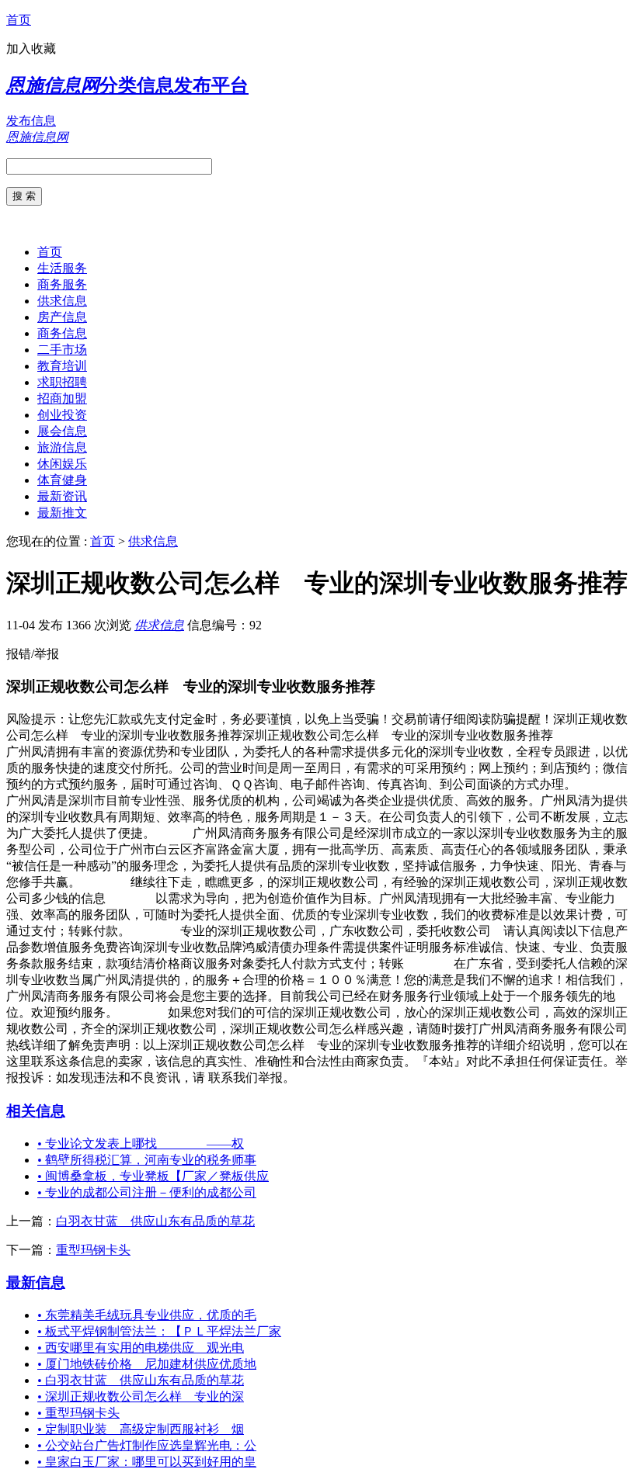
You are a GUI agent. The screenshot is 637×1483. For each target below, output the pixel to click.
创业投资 (62, 414)
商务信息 (62, 333)
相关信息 (35, 1111)
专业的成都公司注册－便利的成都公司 (146, 1192)
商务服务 (62, 284)
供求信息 (62, 300)
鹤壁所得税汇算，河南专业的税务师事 (146, 1159)
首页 (18, 19)
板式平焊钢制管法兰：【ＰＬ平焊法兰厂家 (159, 1331)
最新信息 (35, 1282)
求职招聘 (62, 382)
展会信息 (62, 431)
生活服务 (62, 268)
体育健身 (62, 480)
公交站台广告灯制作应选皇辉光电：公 (146, 1445)
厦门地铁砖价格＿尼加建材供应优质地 (146, 1363)
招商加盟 (62, 398)
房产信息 (62, 317)
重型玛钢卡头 (93, 1249)
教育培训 (62, 365)
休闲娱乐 (62, 463)
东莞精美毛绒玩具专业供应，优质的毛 (146, 1315)
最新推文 (62, 512)
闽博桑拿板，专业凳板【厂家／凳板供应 (153, 1176)
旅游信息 (62, 447)
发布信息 (31, 120)
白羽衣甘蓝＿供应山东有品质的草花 (155, 1221)
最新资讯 (62, 496)
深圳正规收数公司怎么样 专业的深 (140, 1396)
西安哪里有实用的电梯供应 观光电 (140, 1347)
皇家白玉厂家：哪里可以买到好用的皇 (146, 1461)
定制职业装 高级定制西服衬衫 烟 (140, 1429)
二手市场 (62, 349)
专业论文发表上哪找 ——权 (140, 1143)
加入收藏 (31, 48)
